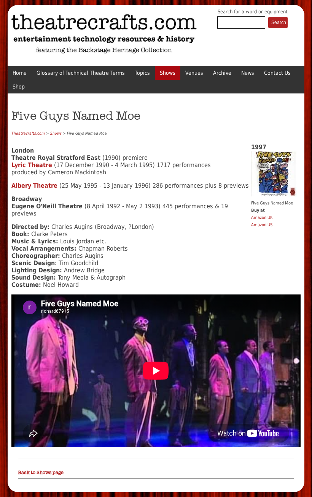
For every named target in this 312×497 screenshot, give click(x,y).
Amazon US (261, 224)
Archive (222, 73)
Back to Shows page (41, 473)
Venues (194, 73)
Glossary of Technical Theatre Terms (81, 73)
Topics (142, 73)
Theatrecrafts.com (28, 133)
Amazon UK (261, 217)
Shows (167, 73)
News (247, 73)
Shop (19, 87)
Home (20, 73)
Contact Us (277, 73)
